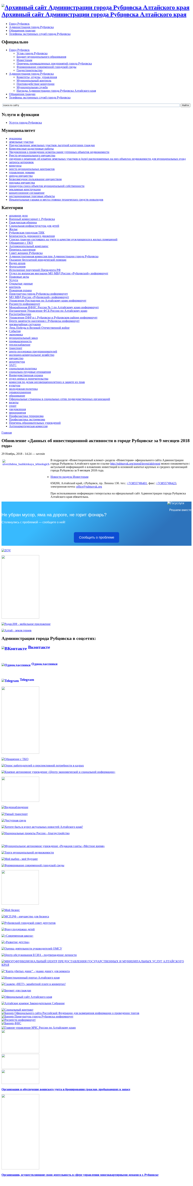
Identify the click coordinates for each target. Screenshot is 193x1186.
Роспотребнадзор (20, 314)
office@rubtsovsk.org (89, 486)
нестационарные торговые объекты (32, 196)
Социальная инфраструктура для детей (34, 225)
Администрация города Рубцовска (31, 27)
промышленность (20, 341)
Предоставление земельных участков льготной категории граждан (52, 145)
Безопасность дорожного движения (32, 236)
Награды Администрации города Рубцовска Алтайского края (56, 90)
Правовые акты (19, 276)
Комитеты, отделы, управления (37, 77)
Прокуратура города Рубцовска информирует (38, 293)
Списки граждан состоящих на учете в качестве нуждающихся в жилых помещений (63, 239)
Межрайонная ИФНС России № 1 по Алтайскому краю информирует (54, 307)
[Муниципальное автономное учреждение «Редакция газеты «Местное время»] (53, 846)
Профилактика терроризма (26, 416)
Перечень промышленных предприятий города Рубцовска (54, 63)
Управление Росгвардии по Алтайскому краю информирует (47, 300)
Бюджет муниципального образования (41, 56)
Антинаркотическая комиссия (28, 426)
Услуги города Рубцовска (25, 122)
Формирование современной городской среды (46, 66)
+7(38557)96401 (137, 483)
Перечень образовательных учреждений (35, 422)
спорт (12, 405)
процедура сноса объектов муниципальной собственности (46, 186)
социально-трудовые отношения (30, 371)
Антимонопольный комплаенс (28, 246)
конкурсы (15, 165)
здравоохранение (20, 392)
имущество (16, 358)
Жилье (13, 229)
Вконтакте (38, 647)
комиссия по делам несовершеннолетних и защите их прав (47, 382)
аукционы (15, 138)
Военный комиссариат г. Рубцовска (32, 219)
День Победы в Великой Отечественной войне (39, 327)
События (15, 331)
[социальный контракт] (17, 1009)
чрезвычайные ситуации (25, 324)
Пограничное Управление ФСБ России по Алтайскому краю (48, 310)
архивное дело (18, 215)
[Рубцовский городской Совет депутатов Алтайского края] (29, 922)
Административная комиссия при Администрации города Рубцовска (53, 256)
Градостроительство (29, 70)
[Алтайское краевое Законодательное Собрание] (33, 1003)
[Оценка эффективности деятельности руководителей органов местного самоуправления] (32, 948)
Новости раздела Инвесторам (69, 476)
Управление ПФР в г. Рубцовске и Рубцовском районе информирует (53, 317)
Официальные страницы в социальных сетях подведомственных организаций (59, 399)
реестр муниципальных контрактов (32, 169)
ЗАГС (13, 365)
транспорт (15, 348)
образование (17, 395)
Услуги (13, 280)
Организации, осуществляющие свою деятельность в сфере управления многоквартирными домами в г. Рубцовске (80, 1174)
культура (14, 385)
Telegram (26, 680)
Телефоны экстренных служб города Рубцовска (39, 33)
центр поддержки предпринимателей (33, 351)
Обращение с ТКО (21, 242)
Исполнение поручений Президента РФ (35, 270)
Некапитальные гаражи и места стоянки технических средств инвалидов (56, 199)
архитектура (17, 361)
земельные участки (21, 141)
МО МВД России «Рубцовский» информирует (39, 297)
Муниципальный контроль (34, 80)
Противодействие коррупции (35, 83)
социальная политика (23, 368)
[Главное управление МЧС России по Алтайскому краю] (39, 1026)
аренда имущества (21, 175)
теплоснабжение (19, 344)
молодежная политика (23, 388)
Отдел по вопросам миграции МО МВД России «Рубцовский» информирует (58, 273)
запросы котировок (21, 162)
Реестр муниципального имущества (32, 155)
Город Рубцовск (19, 23)
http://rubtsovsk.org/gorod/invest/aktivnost (135, 463)
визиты (13, 402)
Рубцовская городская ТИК (26, 232)
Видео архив (17, 263)
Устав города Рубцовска (32, 53)
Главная (7, 432)
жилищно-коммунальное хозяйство (31, 354)
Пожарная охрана (20, 290)
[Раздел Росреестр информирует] (19, 1019)
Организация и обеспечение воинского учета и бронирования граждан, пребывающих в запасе (66, 1089)
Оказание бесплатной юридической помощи (37, 259)
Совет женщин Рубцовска (26, 253)
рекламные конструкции (25, 189)
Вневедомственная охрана (26, 375)
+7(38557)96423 (166, 483)
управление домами (22, 172)
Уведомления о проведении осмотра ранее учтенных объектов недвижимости (59, 152)
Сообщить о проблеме (96, 537)
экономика (16, 334)
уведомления (17, 409)
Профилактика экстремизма (27, 419)
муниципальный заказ (23, 337)
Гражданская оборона (23, 222)
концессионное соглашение (26, 192)
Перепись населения (22, 249)
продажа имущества (22, 182)
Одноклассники (44, 664)
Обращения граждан (22, 30)
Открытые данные (21, 283)
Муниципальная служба (32, 87)
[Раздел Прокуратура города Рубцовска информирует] (37, 1016)
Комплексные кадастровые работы (31, 148)
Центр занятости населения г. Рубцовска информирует (44, 320)
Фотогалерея (17, 266)
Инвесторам (24, 60)
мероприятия (17, 412)
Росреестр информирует (24, 304)
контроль (15, 287)
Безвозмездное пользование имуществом (35, 179)
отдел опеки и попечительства (28, 378)
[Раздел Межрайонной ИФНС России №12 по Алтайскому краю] (11, 1023)
